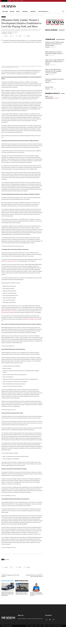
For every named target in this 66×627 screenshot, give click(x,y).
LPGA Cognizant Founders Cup (11, 261)
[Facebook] (46, 619)
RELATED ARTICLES (7, 581)
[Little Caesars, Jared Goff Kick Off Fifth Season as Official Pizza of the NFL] (36, 587)
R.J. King (10, 33)
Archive (17, 0)
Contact (14, 0)
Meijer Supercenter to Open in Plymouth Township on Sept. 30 (54, 52)
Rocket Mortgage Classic (31, 319)
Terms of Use (49, 625)
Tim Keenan (5, 33)
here (2, 137)
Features (12, 11)
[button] (63, 11)
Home (2, 15)
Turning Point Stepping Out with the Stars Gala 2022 (10, 576)
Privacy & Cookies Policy (57, 625)
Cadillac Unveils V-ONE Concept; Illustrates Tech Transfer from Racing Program (7, 594)
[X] (53, 619)
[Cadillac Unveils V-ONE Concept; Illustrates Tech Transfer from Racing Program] (7, 587)
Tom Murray (47, 88)
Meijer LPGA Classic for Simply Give (9, 310)
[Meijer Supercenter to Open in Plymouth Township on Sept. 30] (22, 587)
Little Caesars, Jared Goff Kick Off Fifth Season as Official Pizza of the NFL (36, 594)
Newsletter (9, 0)
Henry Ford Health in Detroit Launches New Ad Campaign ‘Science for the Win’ (53, 71)
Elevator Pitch (49, 87)
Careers (36, 625)
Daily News (5, 11)
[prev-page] (2, 598)
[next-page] (4, 598)
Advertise (21, 0)
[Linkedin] (50, 619)
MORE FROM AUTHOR (21, 581)
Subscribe (4, 0)
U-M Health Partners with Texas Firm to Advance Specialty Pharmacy (34, 576)
